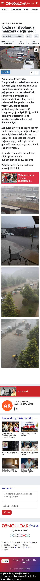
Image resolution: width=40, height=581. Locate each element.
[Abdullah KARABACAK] (7, 405)
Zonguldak (16, 9)
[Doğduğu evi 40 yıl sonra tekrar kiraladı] (10, 463)
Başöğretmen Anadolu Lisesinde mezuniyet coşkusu (9, 435)
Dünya (25, 545)
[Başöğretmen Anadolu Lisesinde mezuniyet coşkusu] (10, 426)
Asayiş (35, 9)
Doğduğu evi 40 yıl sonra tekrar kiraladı (9, 471)
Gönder (6, 512)
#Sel (28, 36)
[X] (16, 535)
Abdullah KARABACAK (23, 404)
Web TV (5, 9)
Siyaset (16, 545)
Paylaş (6, 72)
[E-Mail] (16, 409)
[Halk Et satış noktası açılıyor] (29, 426)
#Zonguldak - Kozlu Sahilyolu (12, 36)
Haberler (5, 23)
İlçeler (26, 9)
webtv (6, 542)
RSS (6, 561)
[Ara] (37, 3)
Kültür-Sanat (9, 547)
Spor (30, 547)
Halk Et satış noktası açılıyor (28, 434)
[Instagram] (20, 535)
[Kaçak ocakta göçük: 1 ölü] (10, 446)
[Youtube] (24, 535)
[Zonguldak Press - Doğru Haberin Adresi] (20, 3)
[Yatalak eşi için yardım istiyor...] (29, 446)
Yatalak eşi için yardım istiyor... (29, 453)
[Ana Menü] (2, 3)
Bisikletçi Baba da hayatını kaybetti (27, 471)
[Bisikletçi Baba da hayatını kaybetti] (29, 463)
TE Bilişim (26, 569)
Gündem (7, 545)
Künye (6, 550)
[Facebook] (12, 535)
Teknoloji (20, 547)
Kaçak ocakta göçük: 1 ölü (10, 453)
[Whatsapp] (28, 535)
